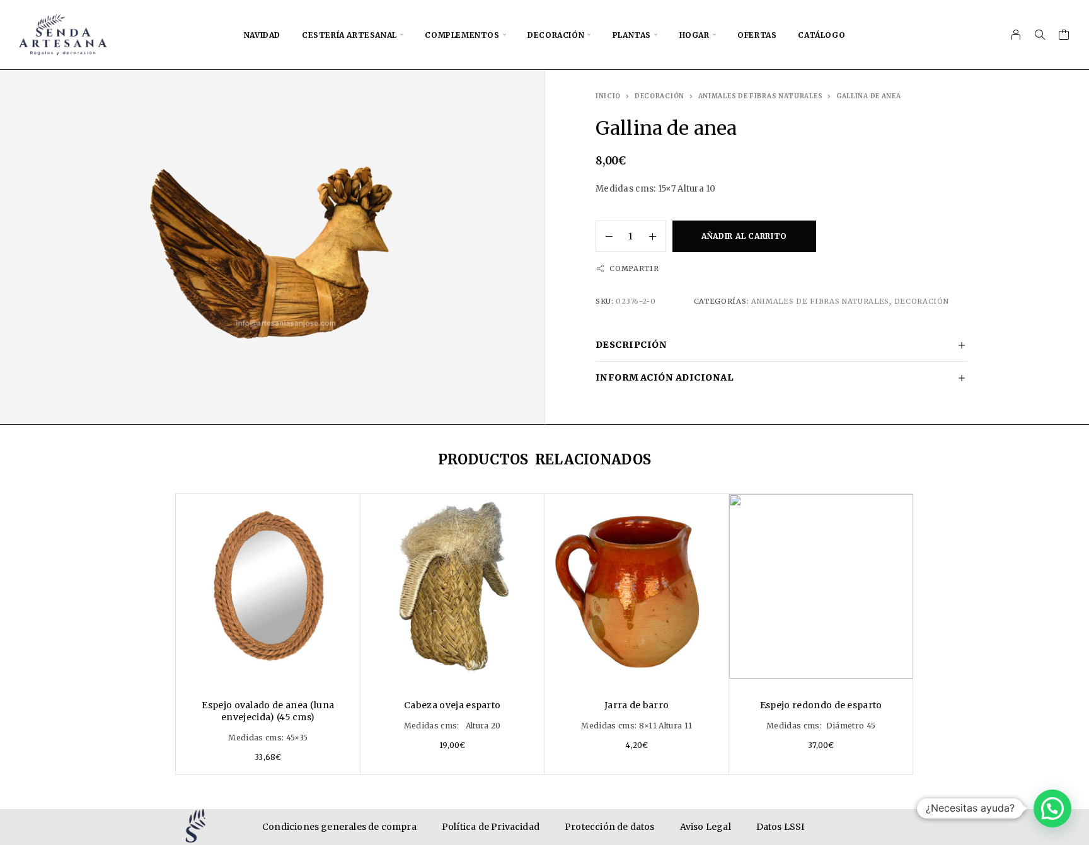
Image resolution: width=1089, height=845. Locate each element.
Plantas (632, 35)
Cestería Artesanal (349, 35)
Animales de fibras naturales (760, 96)
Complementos (462, 35)
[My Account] (1016, 34)
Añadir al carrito (744, 236)
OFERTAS (756, 35)
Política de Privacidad (490, 826)
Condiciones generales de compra (339, 826)
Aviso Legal (705, 826)
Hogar (694, 35)
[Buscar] (1040, 34)
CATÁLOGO (821, 35)
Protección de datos (610, 826)
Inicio (608, 96)
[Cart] (1064, 36)
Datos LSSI (780, 826)
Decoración (555, 35)
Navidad (262, 35)
